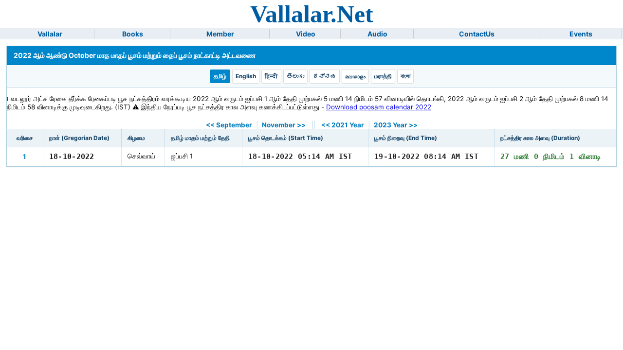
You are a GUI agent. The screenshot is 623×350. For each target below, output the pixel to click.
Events (580, 34)
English (246, 76)
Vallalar (49, 34)
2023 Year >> (396, 125)
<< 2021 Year (342, 125)
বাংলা (405, 76)
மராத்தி (383, 76)
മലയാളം (355, 76)
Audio (377, 34)
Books (132, 34)
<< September (229, 125)
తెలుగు (295, 76)
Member (220, 34)
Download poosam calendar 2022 (378, 107)
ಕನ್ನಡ (324, 76)
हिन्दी (271, 76)
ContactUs (477, 34)
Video (305, 34)
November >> (284, 125)
